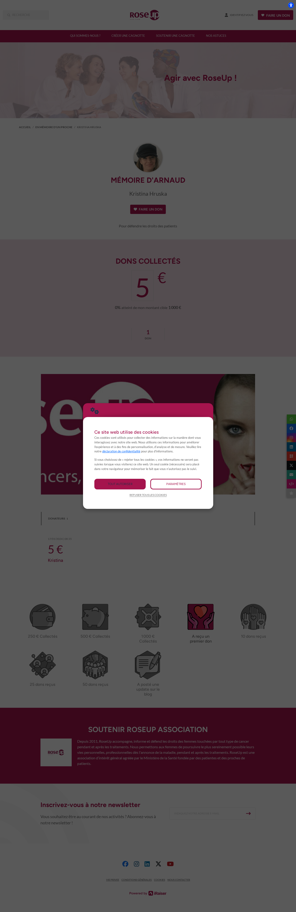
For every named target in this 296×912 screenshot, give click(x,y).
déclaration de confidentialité (121, 451)
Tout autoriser (120, 484)
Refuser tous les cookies (148, 494)
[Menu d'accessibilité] (291, 5)
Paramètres (176, 484)
